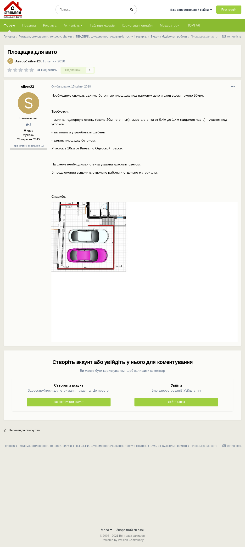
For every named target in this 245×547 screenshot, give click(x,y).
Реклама (49, 25)
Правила (29, 25)
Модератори (169, 25)
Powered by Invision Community (123, 540)
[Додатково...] (233, 86)
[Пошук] (131, 9)
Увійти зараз (176, 402)
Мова (105, 530)
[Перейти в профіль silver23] (10, 61)
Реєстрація (228, 9)
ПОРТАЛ (193, 25)
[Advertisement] (122, 489)
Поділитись (48, 70)
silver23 (34, 61)
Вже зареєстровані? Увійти (190, 9)
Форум (9, 25)
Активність (72, 25)
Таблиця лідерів (102, 25)
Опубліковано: (71, 86)
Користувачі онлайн (137, 25)
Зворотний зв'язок (130, 530)
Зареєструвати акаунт (69, 402)
